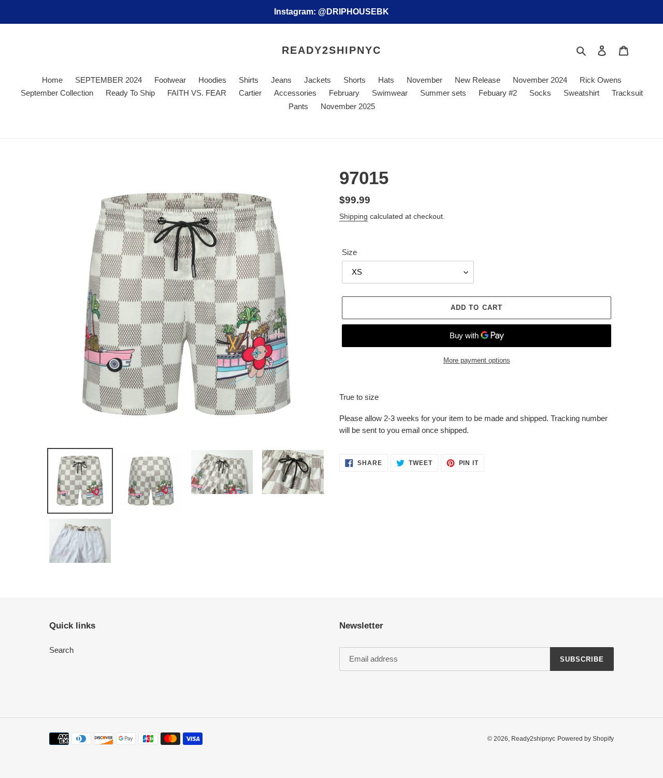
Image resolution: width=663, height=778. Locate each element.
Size (349, 252)
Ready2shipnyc (331, 50)
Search (61, 650)
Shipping (353, 216)
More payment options (476, 360)
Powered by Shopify (585, 738)
